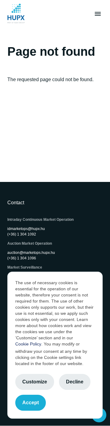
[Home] (16, 13)
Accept (30, 402)
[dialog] (55, 345)
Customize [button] (34, 381)
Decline (74, 381)
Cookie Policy (28, 343)
